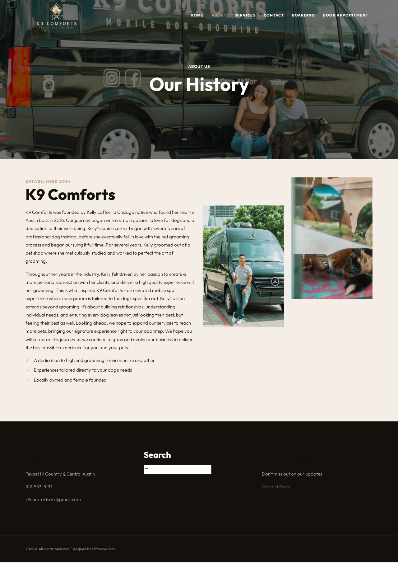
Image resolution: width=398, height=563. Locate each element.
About (219, 15)
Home (197, 15)
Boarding (303, 15)
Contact (274, 15)
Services (245, 15)
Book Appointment (345, 15)
